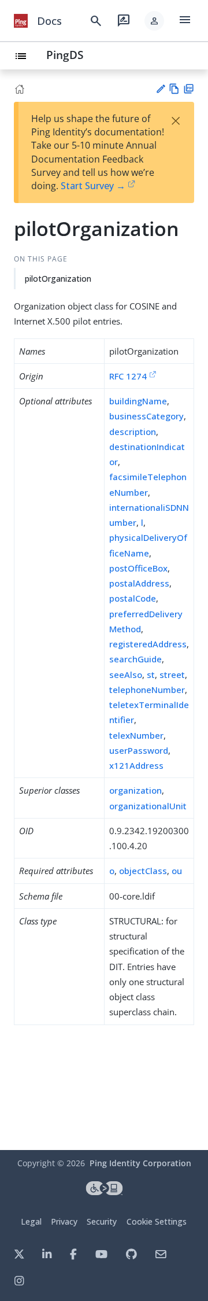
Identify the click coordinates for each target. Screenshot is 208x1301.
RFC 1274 (128, 376)
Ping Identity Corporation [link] (140, 1163)
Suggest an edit (160, 88)
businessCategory (146, 416)
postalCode (132, 598)
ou (177, 870)
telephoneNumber (147, 689)
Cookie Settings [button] (157, 1221)
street (172, 674)
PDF (188, 88)
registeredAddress (148, 644)
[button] (154, 21)
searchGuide (135, 659)
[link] (21, 21)
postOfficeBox (138, 568)
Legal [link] (31, 1221)
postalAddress (139, 583)
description (132, 431)
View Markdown (174, 88)
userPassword (138, 750)
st (151, 674)
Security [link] (102, 1221)
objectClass (143, 870)
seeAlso (125, 674)
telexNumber (136, 735)
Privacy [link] (64, 1221)
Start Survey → (93, 185)
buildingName (138, 401)
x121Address (136, 765)
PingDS (64, 54)
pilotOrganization (58, 278)
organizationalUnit (148, 806)
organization (135, 790)
